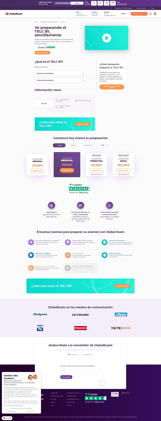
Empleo (53, 402)
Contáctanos (54, 393)
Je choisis (11, 411)
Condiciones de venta (73, 399)
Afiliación (53, 399)
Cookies (69, 405)
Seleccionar (37, 171)
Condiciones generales (73, 393)
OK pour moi (31, 411)
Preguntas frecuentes (57, 396)
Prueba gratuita (139, 14)
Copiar (77, 3)
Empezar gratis (42, 52)
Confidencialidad (72, 396)
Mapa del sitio (71, 402)
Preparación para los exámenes (49, 22)
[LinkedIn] (42, 399)
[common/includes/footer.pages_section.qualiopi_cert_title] (115, 394)
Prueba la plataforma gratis (112, 87)
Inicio (36, 22)
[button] (7, 418)
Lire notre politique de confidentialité (13, 405)
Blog (152, 8)
